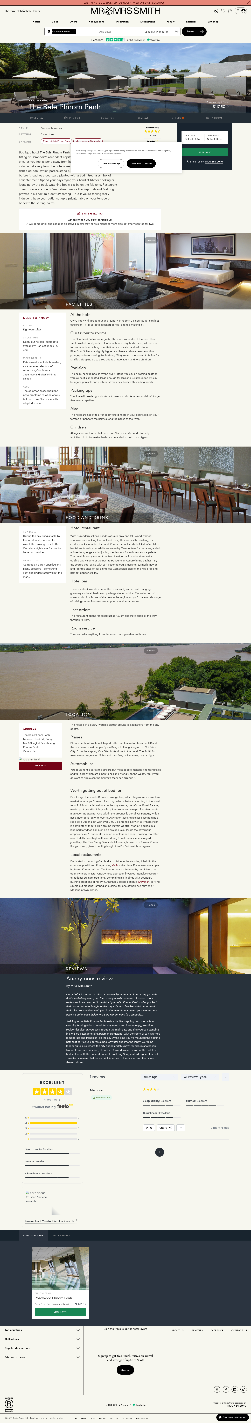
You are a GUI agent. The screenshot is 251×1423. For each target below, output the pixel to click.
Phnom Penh (38, 100)
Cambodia (56, 100)
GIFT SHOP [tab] (217, 1330)
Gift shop (213, 21)
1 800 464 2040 (214, 161)
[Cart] (230, 11)
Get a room (214, 118)
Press (92, 1418)
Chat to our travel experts (234, 1417)
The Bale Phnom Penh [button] (58, 31)
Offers (73, 21)
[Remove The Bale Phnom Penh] (73, 31)
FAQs (83, 1418)
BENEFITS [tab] (197, 1330)
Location (107, 118)
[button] (216, 11)
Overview (36, 118)
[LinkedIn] (235, 1389)
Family (171, 21)
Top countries (13, 1330)
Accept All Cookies (141, 163)
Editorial (191, 21)
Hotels (36, 21)
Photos (74, 118)
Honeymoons (96, 21)
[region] (126, 157)
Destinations (147, 21)
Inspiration (122, 21)
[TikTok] (243, 1389)
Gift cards (127, 1418)
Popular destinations (17, 1348)
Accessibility (142, 1418)
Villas (55, 21)
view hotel (60, 1312)
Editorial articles (15, 1357)
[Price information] (227, 106)
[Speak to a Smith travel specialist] (216, 11)
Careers (114, 1418)
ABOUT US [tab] (177, 1330)
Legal (74, 1418)
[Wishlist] (223, 11)
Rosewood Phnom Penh (53, 1298)
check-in (190, 135)
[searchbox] (87, 31)
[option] (60, 1283)
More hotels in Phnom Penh (56, 141)
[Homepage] (125, 11)
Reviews (143, 118)
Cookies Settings (111, 163)
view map (40, 766)
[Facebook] (226, 1389)
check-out (213, 135)
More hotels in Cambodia (88, 141)
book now (205, 152)
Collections (12, 1339)
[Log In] (241, 11)
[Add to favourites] (23, 106)
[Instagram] (217, 1389)
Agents (102, 1418)
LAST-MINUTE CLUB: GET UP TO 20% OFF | (124, 2)
